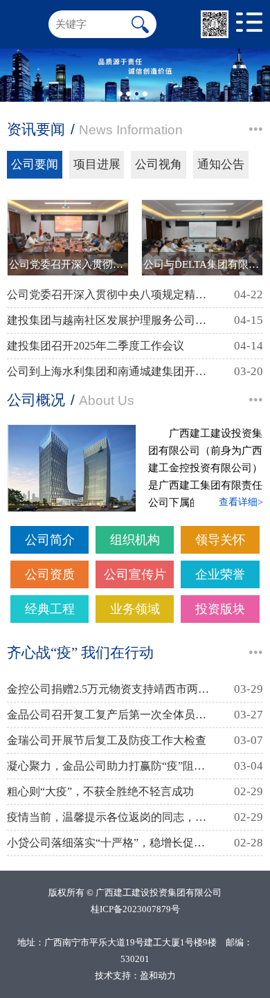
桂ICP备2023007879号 (135, 909)
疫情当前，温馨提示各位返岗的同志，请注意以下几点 (109, 817)
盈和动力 (158, 975)
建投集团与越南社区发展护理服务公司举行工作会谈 (109, 320)
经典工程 (50, 609)
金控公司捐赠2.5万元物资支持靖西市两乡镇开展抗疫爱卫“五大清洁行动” (109, 689)
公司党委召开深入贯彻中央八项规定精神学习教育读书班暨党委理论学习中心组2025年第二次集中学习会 (109, 294)
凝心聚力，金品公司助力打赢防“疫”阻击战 (109, 766)
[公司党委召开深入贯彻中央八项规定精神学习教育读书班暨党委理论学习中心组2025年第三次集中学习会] (68, 238)
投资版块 (220, 609)
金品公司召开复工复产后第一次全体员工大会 (109, 714)
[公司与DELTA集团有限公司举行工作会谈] (202, 238)
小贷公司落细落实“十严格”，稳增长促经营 (109, 843)
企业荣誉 (220, 574)
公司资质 (50, 574)
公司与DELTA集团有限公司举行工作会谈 (202, 264)
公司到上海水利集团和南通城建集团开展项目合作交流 (109, 371)
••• (256, 129)
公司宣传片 (135, 574)
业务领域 (135, 609)
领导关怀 (220, 540)
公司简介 (50, 540)
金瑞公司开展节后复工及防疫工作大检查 (106, 740)
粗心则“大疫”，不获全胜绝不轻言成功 (100, 791)
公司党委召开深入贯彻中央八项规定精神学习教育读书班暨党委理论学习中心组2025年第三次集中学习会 (68, 264)
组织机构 (135, 540)
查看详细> (241, 502)
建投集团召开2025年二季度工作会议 (95, 346)
